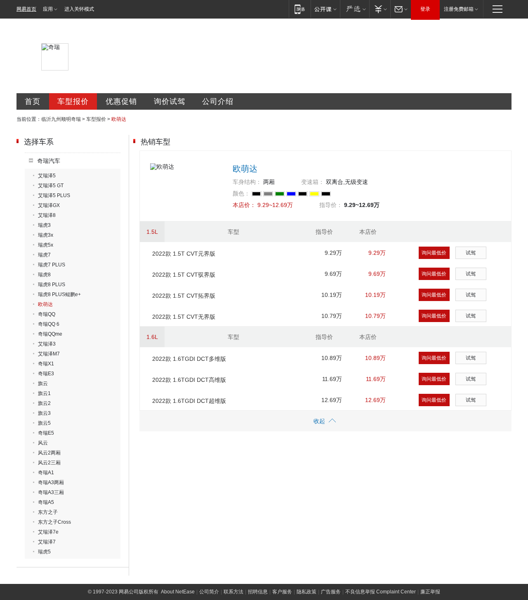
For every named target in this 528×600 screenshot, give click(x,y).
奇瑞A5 (46, 502)
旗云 (43, 383)
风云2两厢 (49, 453)
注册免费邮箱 (459, 9)
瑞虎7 (44, 255)
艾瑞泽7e (48, 532)
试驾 (471, 253)
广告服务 (331, 592)
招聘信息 (258, 592)
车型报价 (73, 101)
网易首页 (26, 9)
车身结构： (247, 182)
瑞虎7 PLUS (51, 265)
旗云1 (44, 393)
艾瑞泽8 (47, 215)
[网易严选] (354, 9)
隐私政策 (306, 592)
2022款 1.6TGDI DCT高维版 (189, 379)
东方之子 (48, 512)
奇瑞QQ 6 (48, 324)
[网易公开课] (325, 9)
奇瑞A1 (46, 472)
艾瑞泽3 (47, 344)
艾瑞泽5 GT (51, 185)
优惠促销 (121, 101)
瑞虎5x (45, 245)
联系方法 (233, 592)
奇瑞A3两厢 (51, 482)
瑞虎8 (44, 275)
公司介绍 (217, 101)
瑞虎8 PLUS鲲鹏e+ (59, 294)
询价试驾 (169, 101)
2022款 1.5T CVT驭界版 (183, 274)
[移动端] (300, 9)
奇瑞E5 (46, 433)
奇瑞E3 (46, 373)
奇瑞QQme (50, 334)
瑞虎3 (44, 225)
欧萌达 (45, 304)
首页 (32, 101)
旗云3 (44, 413)
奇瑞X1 (46, 364)
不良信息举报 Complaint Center (380, 592)
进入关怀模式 (79, 9)
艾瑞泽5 (47, 176)
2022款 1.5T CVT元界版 (183, 253)
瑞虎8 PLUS (51, 284)
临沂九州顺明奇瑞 (61, 119)
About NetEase (178, 592)
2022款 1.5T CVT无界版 (183, 316)
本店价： (244, 205)
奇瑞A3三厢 (51, 492)
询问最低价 (434, 253)
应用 (48, 9)
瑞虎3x (45, 235)
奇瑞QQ (46, 314)
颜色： (241, 193)
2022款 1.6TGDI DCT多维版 (189, 358)
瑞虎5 (44, 552)
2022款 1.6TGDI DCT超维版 (189, 401)
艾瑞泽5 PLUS (54, 195)
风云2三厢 (49, 463)
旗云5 (44, 423)
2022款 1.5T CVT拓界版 (183, 295)
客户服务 (282, 592)
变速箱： (312, 182)
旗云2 (44, 403)
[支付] (379, 9)
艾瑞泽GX (49, 205)
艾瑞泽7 (47, 542)
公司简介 (209, 592)
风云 (43, 443)
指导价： (330, 205)
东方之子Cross (54, 522)
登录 (425, 9)
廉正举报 (430, 592)
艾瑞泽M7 (49, 354)
